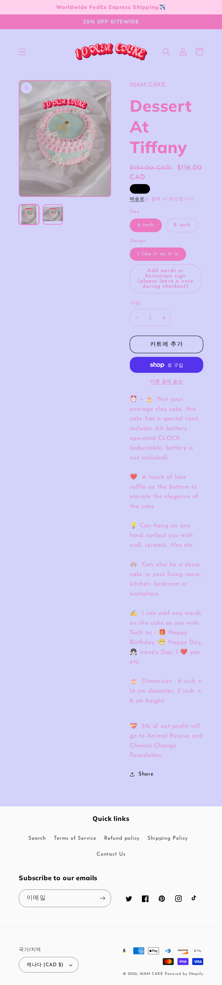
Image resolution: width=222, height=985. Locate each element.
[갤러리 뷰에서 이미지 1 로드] (29, 214)
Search (37, 838)
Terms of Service (75, 838)
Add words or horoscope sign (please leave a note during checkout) (165, 278)
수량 (135, 303)
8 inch (182, 225)
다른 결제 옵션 (166, 381)
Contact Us (111, 854)
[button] (22, 51)
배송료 (137, 199)
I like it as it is (158, 254)
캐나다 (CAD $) (45, 964)
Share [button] (145, 774)
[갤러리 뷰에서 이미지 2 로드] (53, 214)
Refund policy (122, 838)
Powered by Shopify (184, 974)
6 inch (146, 225)
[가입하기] (102, 898)
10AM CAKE (151, 974)
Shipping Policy (167, 838)
